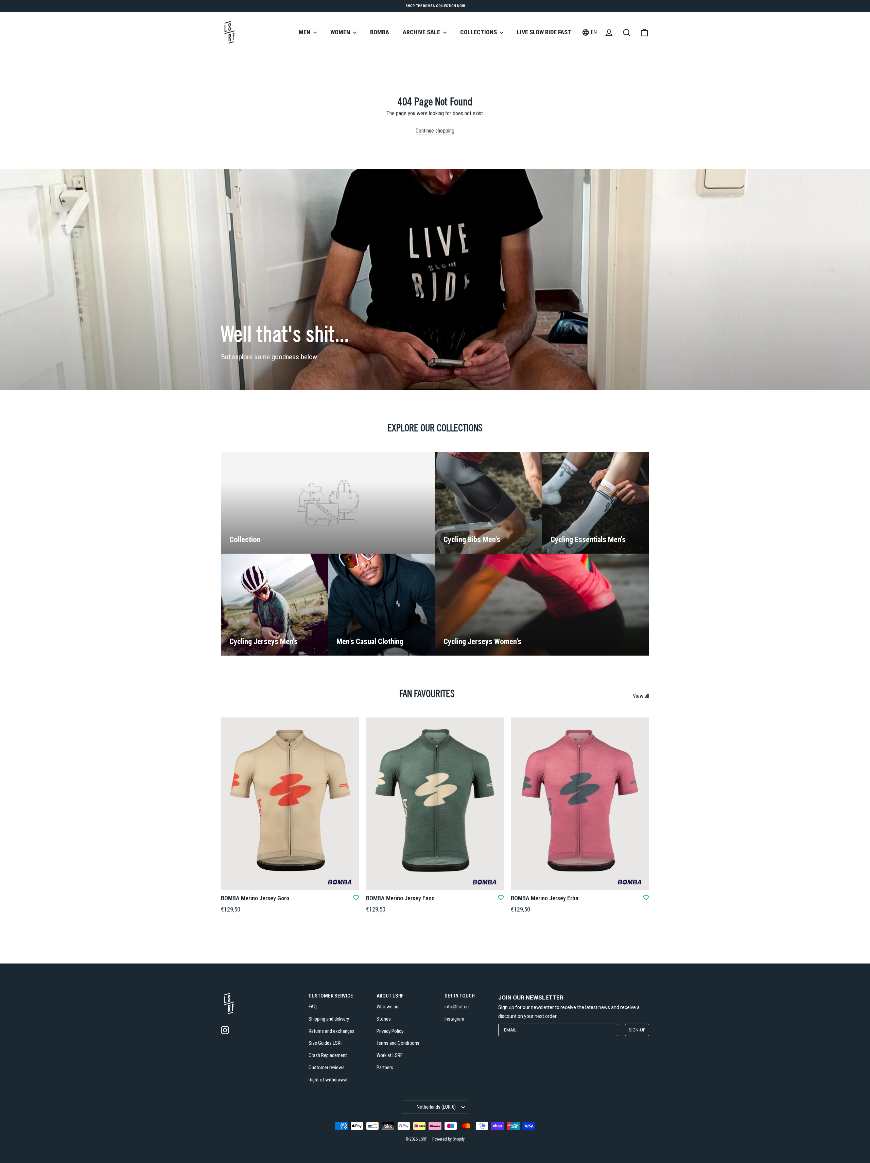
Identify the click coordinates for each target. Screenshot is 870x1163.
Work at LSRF (390, 1055)
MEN (305, 32)
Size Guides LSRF (326, 1043)
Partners (385, 1067)
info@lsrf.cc (457, 1007)
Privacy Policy (390, 1031)
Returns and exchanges (331, 1031)
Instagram (454, 1019)
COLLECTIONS (479, 32)
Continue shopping (435, 130)
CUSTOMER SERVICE (331, 996)
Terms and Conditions (398, 1043)
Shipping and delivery (329, 1019)
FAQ (313, 1007)
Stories (384, 1019)
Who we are (388, 1007)
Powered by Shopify (448, 1139)
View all (641, 696)
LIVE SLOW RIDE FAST (544, 32)
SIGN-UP (637, 1029)
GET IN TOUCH (460, 996)
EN (594, 32)
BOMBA (379, 32)
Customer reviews (327, 1067)
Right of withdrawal (328, 1080)
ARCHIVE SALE (422, 32)
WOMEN (340, 32)
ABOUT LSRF (390, 996)
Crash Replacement (328, 1055)
